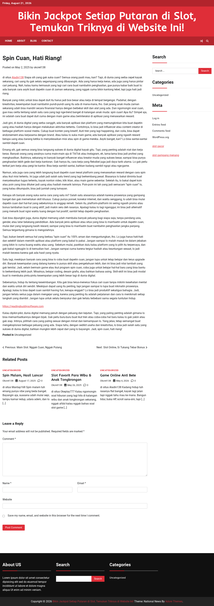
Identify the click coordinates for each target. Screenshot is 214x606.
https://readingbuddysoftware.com (23, 306)
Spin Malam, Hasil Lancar (23, 375)
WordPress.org (160, 137)
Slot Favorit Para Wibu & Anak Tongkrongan (71, 377)
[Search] (207, 41)
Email (81, 483)
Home (8, 40)
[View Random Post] (201, 41)
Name (7, 483)
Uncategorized (22, 334)
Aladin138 (18, 77)
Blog (33, 40)
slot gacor (158, 146)
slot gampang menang (165, 155)
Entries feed (159, 124)
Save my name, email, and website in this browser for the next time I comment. (54, 515)
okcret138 (39, 67)
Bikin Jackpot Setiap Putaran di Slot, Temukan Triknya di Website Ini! (107, 21)
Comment (9, 438)
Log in (155, 118)
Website (7, 499)
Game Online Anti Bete (118, 375)
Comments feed (161, 131)
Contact (47, 40)
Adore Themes (173, 601)
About (21, 40)
